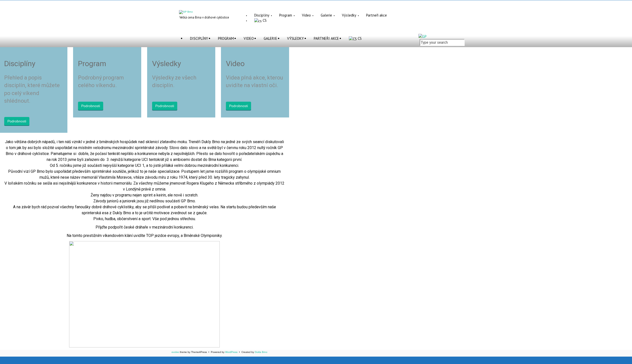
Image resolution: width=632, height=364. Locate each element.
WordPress (231, 352)
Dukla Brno (261, 352)
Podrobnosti (16, 121)
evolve (175, 352)
